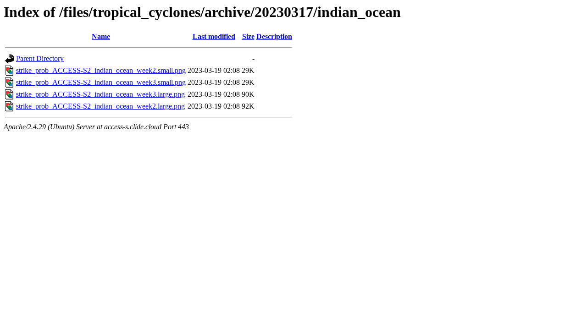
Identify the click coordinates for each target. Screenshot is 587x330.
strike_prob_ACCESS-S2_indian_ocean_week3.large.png (100, 94)
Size (248, 36)
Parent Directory (40, 58)
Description (274, 36)
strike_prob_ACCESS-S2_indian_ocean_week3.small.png (101, 82)
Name (101, 36)
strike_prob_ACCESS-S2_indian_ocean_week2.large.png (100, 106)
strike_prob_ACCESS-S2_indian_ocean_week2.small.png (101, 70)
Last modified (214, 36)
